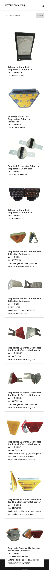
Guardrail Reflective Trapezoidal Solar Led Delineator (19, 119)
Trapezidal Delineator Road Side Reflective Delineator (24, 253)
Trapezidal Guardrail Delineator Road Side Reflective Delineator (24, 349)
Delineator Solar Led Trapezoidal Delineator (20, 68)
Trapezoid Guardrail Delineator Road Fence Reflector (24, 549)
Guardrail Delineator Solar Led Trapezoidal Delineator (23, 167)
